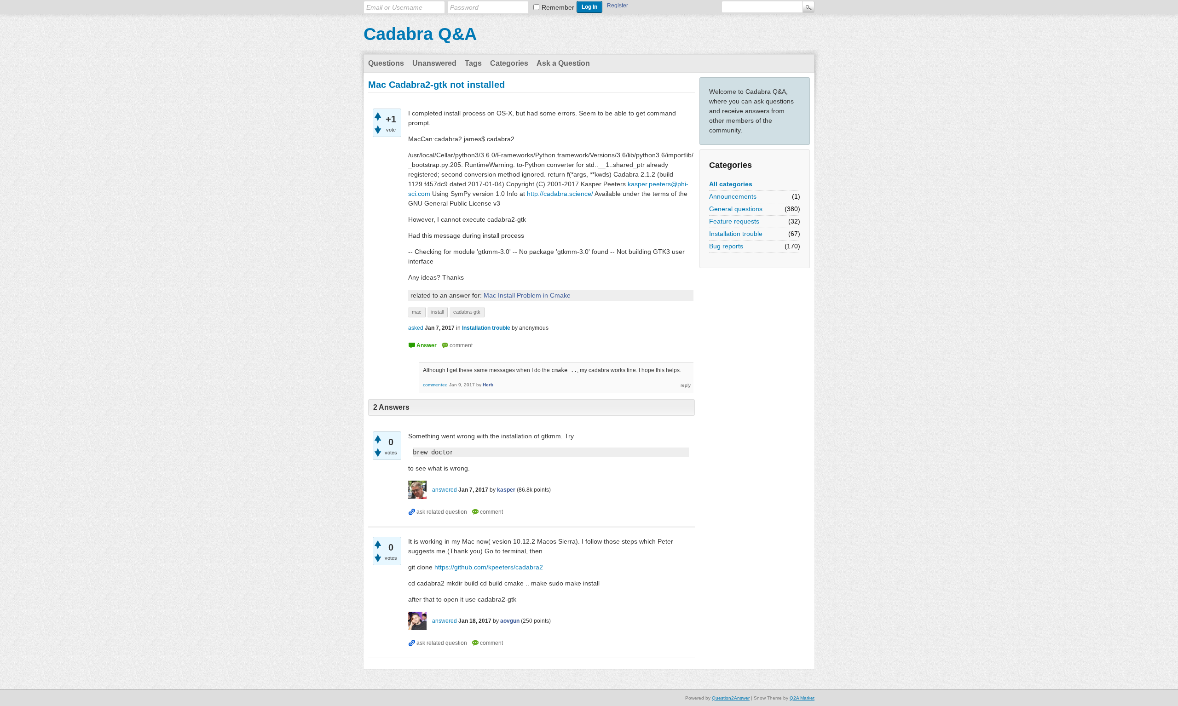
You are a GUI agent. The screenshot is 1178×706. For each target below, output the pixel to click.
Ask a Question (563, 63)
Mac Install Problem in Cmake (527, 295)
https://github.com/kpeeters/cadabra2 (488, 567)
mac (417, 312)
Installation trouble (735, 233)
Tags (473, 63)
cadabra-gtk (466, 312)
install (437, 312)
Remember (558, 7)
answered (444, 490)
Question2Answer (731, 697)
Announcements (732, 196)
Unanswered (434, 63)
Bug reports (726, 246)
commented (435, 384)
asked (415, 328)
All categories (730, 184)
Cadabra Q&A (420, 34)
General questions (735, 208)
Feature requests (734, 221)
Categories (509, 63)
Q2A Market (802, 697)
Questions (386, 63)
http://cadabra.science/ (560, 193)
